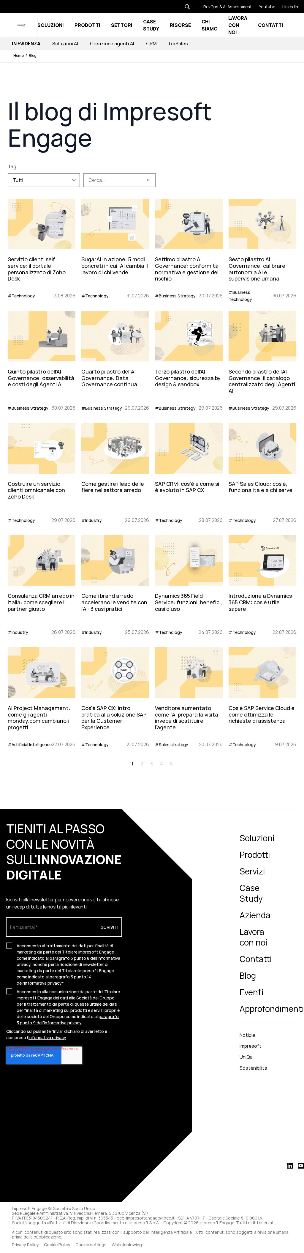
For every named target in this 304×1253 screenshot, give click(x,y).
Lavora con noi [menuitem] (253, 937)
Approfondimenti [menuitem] (272, 1008)
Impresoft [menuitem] (251, 1046)
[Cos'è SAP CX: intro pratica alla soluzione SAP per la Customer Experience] (115, 696)
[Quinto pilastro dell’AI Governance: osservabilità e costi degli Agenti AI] (41, 360)
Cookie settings (91, 1244)
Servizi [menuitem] (252, 871)
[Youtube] (263, 6)
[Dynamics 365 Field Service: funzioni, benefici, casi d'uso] (189, 584)
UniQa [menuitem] (246, 1057)
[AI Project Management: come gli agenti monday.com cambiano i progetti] (41, 696)
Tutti (18, 180)
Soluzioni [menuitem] (257, 838)
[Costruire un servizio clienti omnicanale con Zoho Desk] (41, 472)
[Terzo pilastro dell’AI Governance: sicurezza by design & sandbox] (189, 360)
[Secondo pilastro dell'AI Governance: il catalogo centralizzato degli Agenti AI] (262, 360)
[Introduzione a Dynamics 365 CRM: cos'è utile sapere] (262, 584)
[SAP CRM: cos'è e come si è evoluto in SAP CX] (189, 472)
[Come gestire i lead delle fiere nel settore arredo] (115, 472)
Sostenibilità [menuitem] (253, 1068)
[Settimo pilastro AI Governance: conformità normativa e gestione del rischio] (189, 248)
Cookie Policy (57, 1244)
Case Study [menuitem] (251, 893)
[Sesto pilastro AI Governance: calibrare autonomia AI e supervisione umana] (262, 248)
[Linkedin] (286, 6)
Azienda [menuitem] (255, 915)
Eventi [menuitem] (251, 992)
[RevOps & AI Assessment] (224, 6)
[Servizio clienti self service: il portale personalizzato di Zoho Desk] (41, 248)
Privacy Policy (25, 1244)
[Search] (148, 180)
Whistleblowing (127, 1244)
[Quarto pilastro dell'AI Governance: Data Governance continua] (115, 360)
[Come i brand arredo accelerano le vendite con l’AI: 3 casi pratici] (115, 584)
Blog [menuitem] (248, 975)
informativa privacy (47, 1037)
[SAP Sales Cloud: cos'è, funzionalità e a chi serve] (262, 472)
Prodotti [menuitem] (255, 854)
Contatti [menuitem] (256, 958)
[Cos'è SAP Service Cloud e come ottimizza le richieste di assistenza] (262, 696)
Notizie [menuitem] (247, 1035)
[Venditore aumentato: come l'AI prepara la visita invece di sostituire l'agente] (189, 696)
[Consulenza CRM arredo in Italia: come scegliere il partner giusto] (41, 584)
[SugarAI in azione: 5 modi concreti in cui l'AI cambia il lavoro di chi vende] (115, 248)
